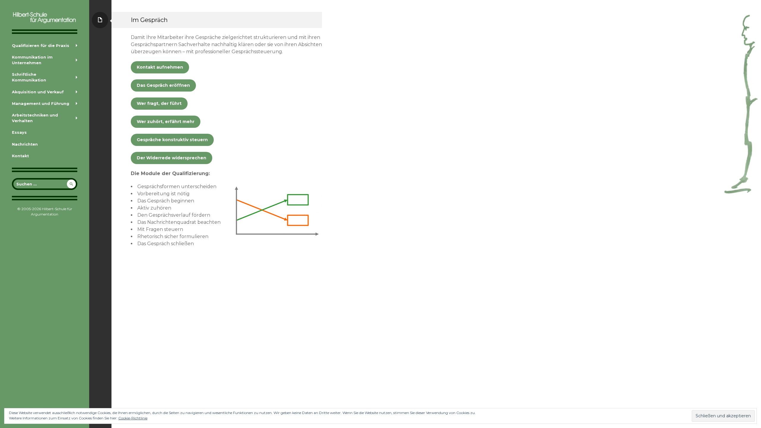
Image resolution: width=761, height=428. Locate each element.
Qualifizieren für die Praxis (40, 45)
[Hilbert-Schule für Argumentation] (44, 17)
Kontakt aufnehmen (160, 67)
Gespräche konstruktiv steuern (172, 139)
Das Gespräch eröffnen (163, 85)
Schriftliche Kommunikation (29, 77)
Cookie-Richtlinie (132, 418)
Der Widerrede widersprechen (171, 157)
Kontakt (20, 156)
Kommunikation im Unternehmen (32, 60)
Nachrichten (25, 144)
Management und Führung (40, 103)
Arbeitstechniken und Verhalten (35, 118)
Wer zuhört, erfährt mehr (165, 121)
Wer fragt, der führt (159, 103)
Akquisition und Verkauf (38, 92)
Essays (19, 132)
